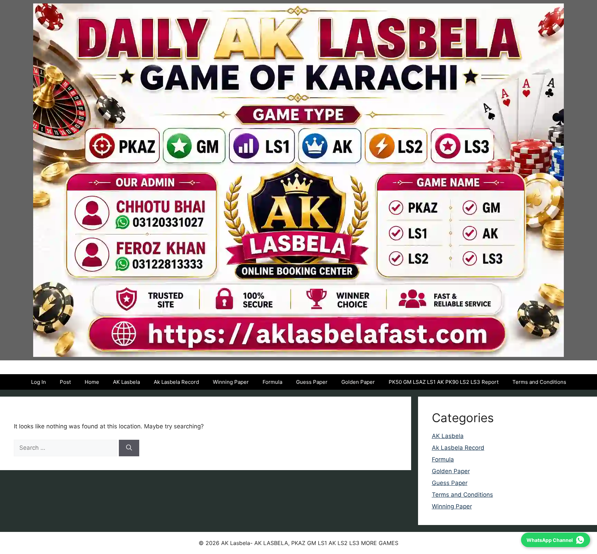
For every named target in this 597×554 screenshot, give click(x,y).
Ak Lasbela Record (176, 382)
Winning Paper (231, 382)
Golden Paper (358, 382)
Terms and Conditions (539, 382)
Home (92, 382)
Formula (272, 382)
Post (65, 382)
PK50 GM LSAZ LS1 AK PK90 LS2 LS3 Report (444, 382)
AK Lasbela (126, 382)
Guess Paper (312, 382)
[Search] (129, 448)
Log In (38, 382)
